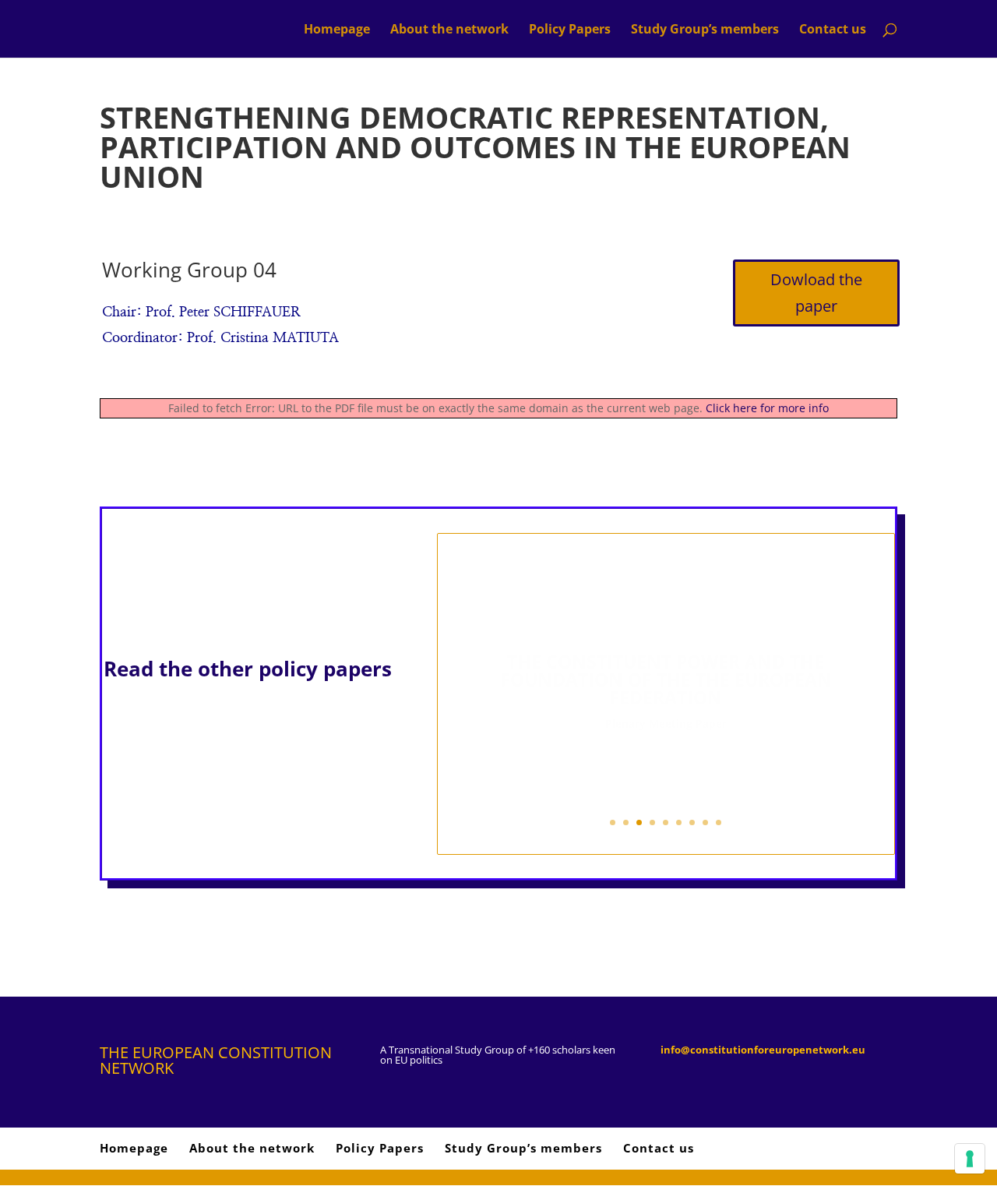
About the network (449, 30)
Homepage (337, 30)
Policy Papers (570, 30)
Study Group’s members (705, 30)
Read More (666, 750)
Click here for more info (767, 408)
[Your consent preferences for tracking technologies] (970, 1159)
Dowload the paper (816, 292)
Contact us (832, 30)
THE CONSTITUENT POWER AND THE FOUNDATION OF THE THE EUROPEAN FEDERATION (666, 661)
